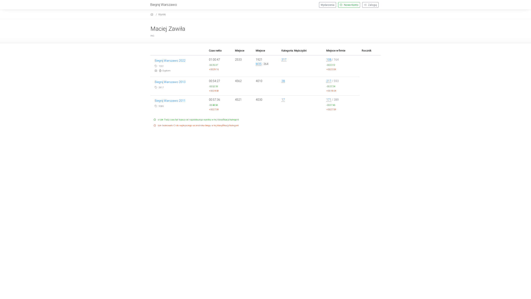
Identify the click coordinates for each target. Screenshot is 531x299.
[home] (152, 14)
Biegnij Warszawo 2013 (170, 82)
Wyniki (162, 14)
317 (283, 59)
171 (328, 99)
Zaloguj (372, 5)
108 (328, 59)
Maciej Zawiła (167, 28)
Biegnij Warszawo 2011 (170, 100)
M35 (259, 64)
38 (283, 81)
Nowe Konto (350, 5)
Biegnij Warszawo (163, 4)
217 (328, 81)
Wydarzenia (327, 5)
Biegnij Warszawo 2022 (170, 60)
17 (283, 99)
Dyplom (166, 70)
